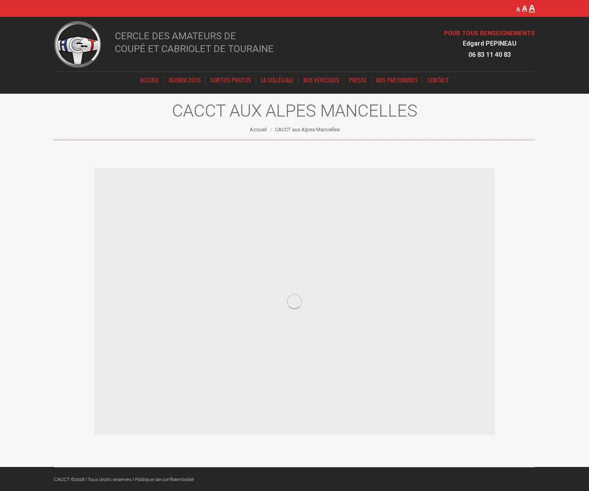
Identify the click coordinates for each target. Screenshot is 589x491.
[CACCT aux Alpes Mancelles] (295, 301)
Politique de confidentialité (164, 479)
